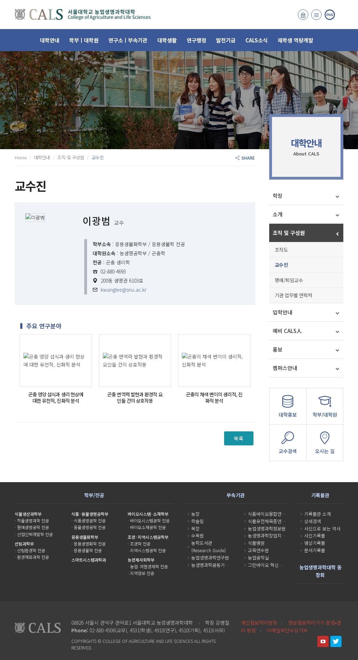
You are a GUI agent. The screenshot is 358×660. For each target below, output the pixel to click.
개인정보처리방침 (259, 622)
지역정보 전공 (142, 573)
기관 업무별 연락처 (293, 295)
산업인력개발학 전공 (35, 534)
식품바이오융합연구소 (269, 513)
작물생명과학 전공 (33, 520)
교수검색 (288, 450)
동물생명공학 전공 (90, 527)
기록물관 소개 (317, 513)
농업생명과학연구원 (210, 557)
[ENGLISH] (329, 14)
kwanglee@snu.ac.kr (123, 289)
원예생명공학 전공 (33, 527)
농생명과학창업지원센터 (271, 535)
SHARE (247, 158)
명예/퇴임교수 (289, 280)
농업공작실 (258, 557)
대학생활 (167, 40)
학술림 (197, 521)
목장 (195, 528)
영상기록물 (314, 543)
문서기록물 (314, 550)
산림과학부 (24, 544)
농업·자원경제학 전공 (149, 566)
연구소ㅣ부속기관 (128, 40)
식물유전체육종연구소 (269, 521)
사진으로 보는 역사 (322, 528)
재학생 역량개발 (295, 40)
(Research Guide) (208, 550)
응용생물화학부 (84, 537)
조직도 (281, 249)
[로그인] (303, 14)
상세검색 (312, 521)
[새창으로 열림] (323, 641)
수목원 (197, 535)
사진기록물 (314, 535)
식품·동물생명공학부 (89, 514)
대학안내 (49, 40)
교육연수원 (258, 550)
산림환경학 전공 (31, 550)
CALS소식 (256, 40)
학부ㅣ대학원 (84, 40)
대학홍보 (288, 414)
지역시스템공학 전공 (148, 550)
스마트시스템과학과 (88, 560)
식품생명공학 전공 (90, 520)
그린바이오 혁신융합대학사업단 (278, 565)
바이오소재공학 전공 (148, 527)
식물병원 (256, 543)
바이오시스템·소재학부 (148, 514)
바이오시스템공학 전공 (150, 520)
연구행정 (196, 40)
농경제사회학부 (141, 560)
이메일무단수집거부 (287, 630)
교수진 (281, 264)
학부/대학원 (325, 414)
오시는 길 (325, 450)
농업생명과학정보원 (267, 528)
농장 (195, 513)
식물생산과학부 (28, 514)
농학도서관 (201, 543)
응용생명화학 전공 (90, 544)
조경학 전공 (140, 544)
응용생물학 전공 (88, 550)
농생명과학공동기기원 (212, 565)
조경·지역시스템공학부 (148, 537)
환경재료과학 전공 (33, 557)
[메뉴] (316, 14)
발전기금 (226, 40)
